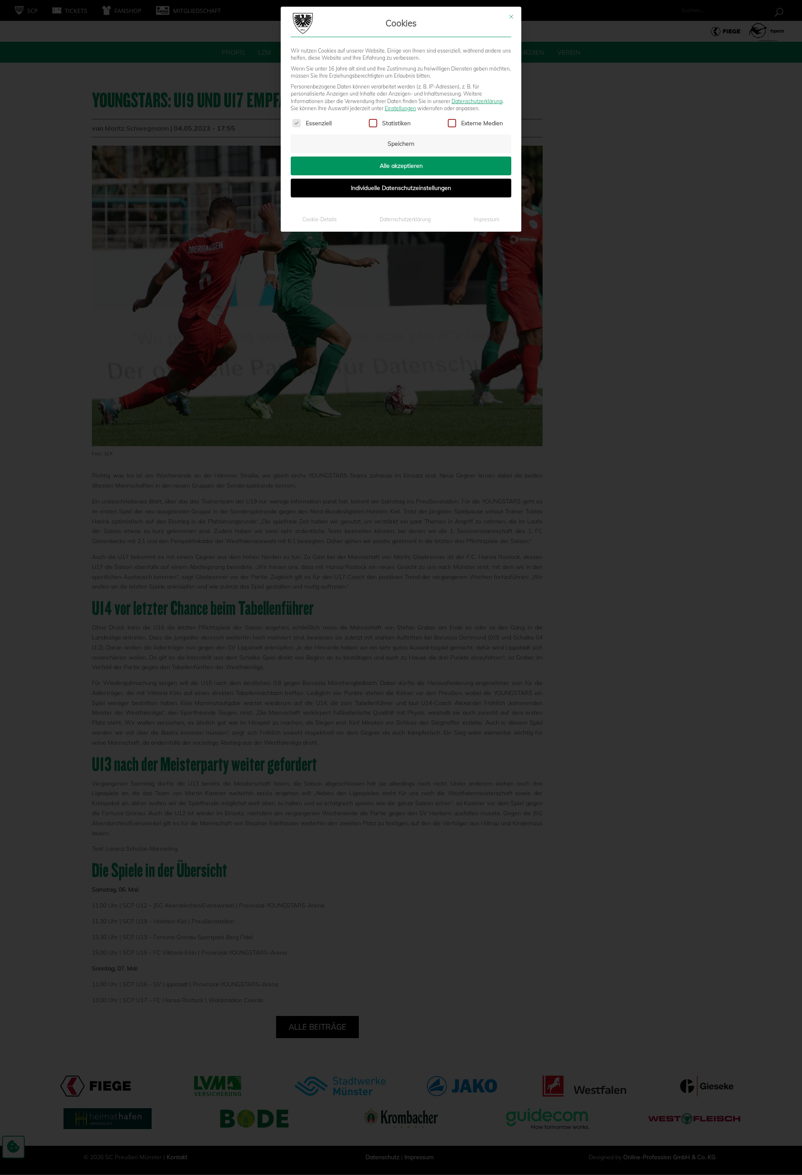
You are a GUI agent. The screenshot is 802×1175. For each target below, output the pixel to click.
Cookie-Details (319, 219)
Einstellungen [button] (400, 108)
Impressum (487, 219)
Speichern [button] (401, 143)
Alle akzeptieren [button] (401, 165)
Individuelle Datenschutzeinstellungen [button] (401, 188)
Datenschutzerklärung (477, 101)
